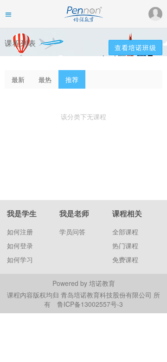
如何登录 (20, 245)
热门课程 (125, 245)
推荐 (71, 79)
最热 (45, 79)
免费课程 (125, 259)
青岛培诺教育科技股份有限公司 (107, 294)
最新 (18, 79)
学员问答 (72, 231)
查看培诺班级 (135, 47)
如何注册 (20, 231)
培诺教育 (102, 283)
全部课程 (125, 231)
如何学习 (20, 259)
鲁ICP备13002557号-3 (90, 304)
